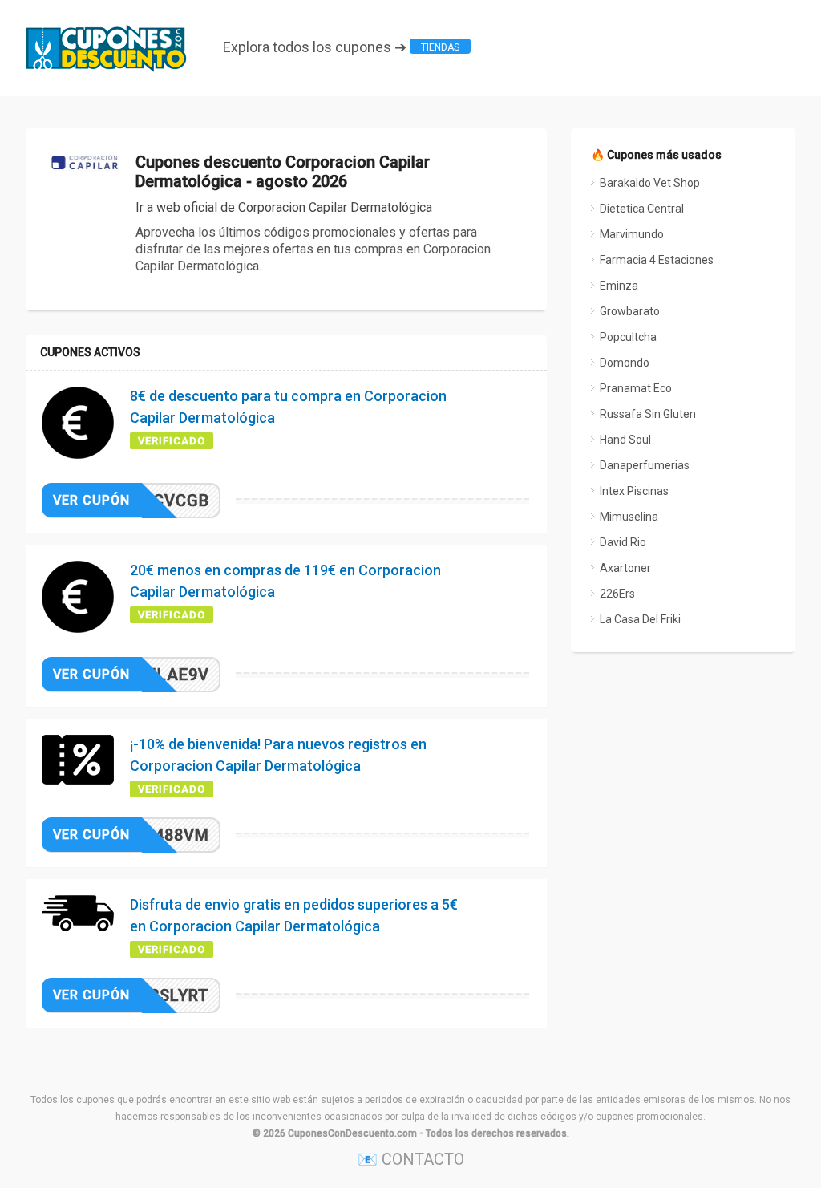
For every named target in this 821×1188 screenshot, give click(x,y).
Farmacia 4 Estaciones (657, 259)
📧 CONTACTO (411, 1159)
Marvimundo (632, 234)
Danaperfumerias (645, 465)
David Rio (623, 542)
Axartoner (625, 568)
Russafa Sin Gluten (648, 413)
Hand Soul (625, 439)
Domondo (624, 362)
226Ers (617, 593)
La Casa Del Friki (640, 619)
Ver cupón (91, 500)
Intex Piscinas (634, 491)
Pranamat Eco (636, 388)
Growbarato (630, 311)
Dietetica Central (642, 208)
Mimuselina (629, 516)
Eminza (619, 285)
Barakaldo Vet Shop (650, 182)
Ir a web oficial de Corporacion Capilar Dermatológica (283, 207)
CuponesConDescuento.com (352, 1133)
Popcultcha (628, 336)
